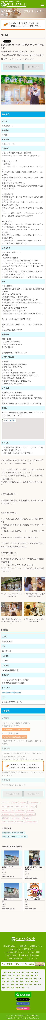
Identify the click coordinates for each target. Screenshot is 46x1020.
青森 (9, 972)
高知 (26, 985)
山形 (27, 972)
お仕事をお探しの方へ (15, 952)
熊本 (3, 988)
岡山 (3, 985)
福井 (21, 978)
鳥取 (32, 981)
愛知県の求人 (6, 833)
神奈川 (4, 975)
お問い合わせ (12, 955)
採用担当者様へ (30, 949)
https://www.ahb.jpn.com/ (11, 692)
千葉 (14, 975)
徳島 (12, 985)
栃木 (18, 975)
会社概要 (24, 955)
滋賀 (17, 981)
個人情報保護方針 (16, 958)
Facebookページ (24, 1004)
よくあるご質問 (34, 952)
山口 (8, 985)
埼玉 (9, 975)
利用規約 (35, 955)
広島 (27, 981)
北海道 (4, 972)
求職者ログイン (36, 946)
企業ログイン (15, 949)
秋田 (23, 972)
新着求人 (23, 946)
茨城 (27, 975)
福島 (32, 972)
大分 (35, 985)
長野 (30, 978)
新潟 (26, 978)
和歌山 (22, 981)
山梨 (35, 978)
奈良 (8, 981)
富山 (12, 978)
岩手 (14, 972)
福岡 (30, 985)
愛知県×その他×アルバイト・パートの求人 (14, 836)
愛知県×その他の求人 (18, 833)
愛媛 (21, 985)
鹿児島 (18, 988)
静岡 (3, 978)
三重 (8, 978)
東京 (36, 972)
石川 (17, 978)
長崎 (12, 988)
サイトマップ (32, 958)
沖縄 (23, 988)
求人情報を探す (10, 946)
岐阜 (36, 975)
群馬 (23, 975)
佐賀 (39, 985)
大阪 (39, 978)
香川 (17, 985)
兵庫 (3, 981)
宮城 (18, 972)
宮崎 (8, 988)
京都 (12, 981)
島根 (36, 981)
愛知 (32, 975)
